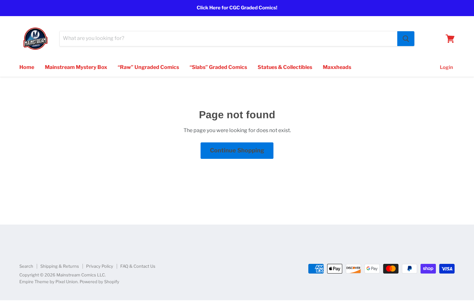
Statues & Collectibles (285, 67)
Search (26, 266)
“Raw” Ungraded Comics (148, 67)
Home (26, 67)
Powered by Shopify (99, 281)
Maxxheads (337, 67)
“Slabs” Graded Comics (218, 67)
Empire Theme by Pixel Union (48, 281)
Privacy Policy (99, 266)
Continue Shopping (237, 150)
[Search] (405, 38)
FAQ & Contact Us (137, 266)
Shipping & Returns (59, 266)
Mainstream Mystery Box (76, 67)
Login (446, 67)
